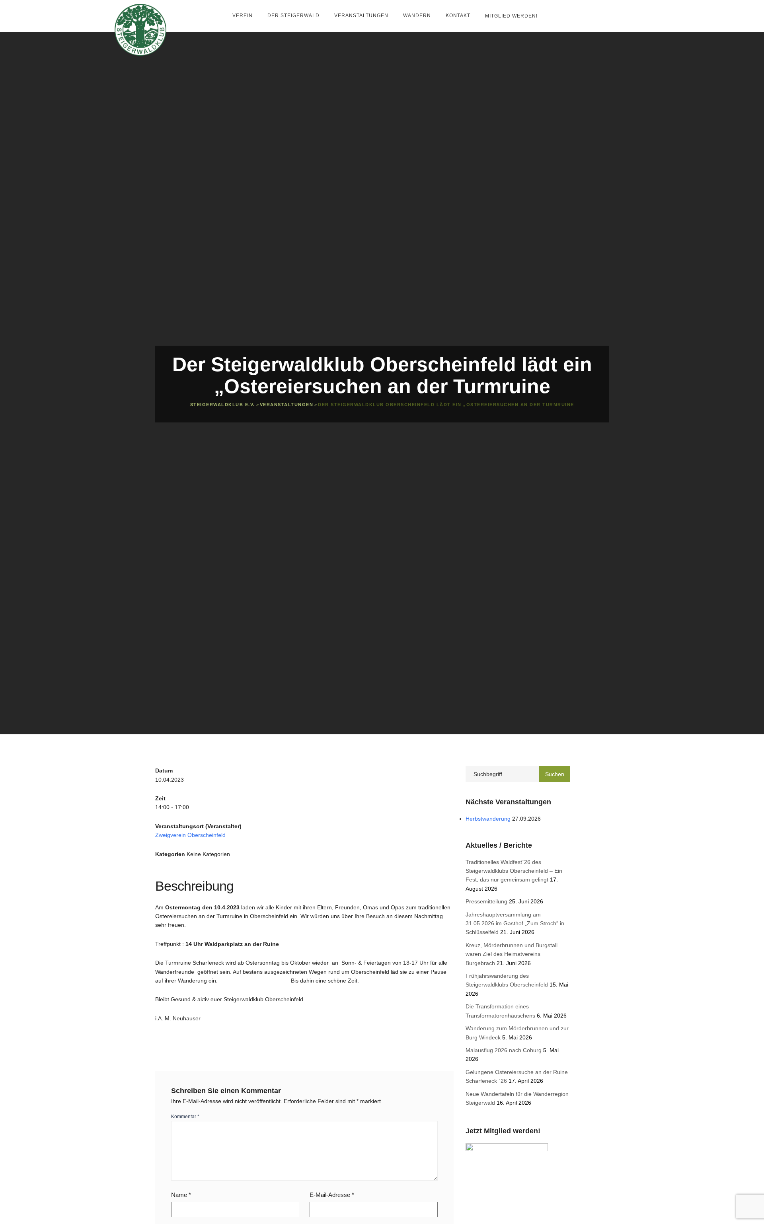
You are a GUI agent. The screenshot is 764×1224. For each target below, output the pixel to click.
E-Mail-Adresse (332, 1194)
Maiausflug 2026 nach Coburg (504, 1050)
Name (181, 1194)
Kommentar (185, 1116)
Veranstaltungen (362, 15)
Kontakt (459, 15)
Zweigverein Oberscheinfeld (190, 835)
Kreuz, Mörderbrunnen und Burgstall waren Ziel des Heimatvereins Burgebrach (511, 954)
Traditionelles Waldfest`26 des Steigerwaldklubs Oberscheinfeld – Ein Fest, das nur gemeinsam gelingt (514, 871)
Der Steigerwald (294, 15)
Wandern (418, 15)
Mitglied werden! (511, 16)
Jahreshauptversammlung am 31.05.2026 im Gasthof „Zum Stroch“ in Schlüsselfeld (515, 923)
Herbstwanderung (488, 818)
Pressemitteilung (486, 901)
